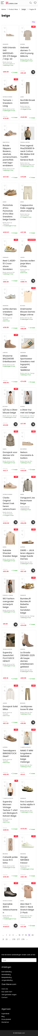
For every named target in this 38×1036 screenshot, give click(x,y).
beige (24, 9)
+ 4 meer (14, 117)
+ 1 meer (32, 118)
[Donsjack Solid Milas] (10, 694)
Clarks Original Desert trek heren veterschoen (9, 503)
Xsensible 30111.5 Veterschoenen (10, 908)
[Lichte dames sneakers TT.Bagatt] (10, 296)
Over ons (5, 989)
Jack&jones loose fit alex (26, 708)
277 (18, 939)
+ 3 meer (14, 233)
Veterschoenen (7, 97)
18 (26, 935)
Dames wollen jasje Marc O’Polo (27, 263)
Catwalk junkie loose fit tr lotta (10, 860)
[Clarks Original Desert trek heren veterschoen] (10, 485)
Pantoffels (6, 142)
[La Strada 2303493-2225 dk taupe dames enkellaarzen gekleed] (27, 640)
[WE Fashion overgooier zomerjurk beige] (10, 586)
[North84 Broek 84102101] (27, 87)
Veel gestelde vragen (9, 995)
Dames (4, 449)
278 (22, 939)
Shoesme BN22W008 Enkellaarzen (9, 358)
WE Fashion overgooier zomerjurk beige (8, 603)
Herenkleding (6, 975)
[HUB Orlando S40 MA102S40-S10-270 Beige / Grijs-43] (10, 35)
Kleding (22, 44)
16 (19, 935)
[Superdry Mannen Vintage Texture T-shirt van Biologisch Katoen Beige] (10, 789)
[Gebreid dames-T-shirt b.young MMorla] (27, 35)
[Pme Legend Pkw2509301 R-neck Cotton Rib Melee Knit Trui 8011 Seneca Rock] (27, 133)
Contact (4, 997)
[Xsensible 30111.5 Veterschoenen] (10, 891)
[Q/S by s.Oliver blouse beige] (10, 397)
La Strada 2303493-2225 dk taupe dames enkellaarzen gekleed (27, 659)
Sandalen (5, 257)
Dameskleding (7, 972)
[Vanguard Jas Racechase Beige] (27, 485)
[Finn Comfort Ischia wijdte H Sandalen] (27, 789)
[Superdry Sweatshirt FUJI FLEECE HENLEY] (10, 640)
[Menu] (2, 3)
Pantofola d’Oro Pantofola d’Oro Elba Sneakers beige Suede (9, 212)
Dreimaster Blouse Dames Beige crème (27, 311)
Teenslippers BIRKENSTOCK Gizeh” (9, 753)
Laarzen (5, 352)
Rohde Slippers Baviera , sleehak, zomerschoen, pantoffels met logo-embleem (10, 155)
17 (23, 935)
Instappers (23, 449)
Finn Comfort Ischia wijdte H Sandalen (27, 804)
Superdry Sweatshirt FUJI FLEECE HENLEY (8, 656)
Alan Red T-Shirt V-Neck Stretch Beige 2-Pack (27, 908)
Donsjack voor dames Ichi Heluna (10, 455)
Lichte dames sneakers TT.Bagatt (10, 311)
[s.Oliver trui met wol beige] (27, 397)
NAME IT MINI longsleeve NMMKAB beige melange (26, 756)
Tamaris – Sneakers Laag (8, 103)
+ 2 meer (14, 72)
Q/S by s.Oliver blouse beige (10, 411)
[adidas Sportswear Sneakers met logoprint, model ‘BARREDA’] (27, 343)
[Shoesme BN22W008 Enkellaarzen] (10, 343)
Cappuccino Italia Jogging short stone (27, 208)
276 (13, 939)
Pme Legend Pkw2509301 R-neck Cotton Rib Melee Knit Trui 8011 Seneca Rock (27, 152)
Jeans (22, 97)
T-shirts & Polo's (8, 798)
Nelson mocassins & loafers (26, 455)
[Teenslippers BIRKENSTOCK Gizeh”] (10, 738)
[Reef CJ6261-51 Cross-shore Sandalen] (10, 248)
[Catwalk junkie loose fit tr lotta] (10, 844)
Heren (4, 202)
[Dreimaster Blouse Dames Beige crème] (27, 296)
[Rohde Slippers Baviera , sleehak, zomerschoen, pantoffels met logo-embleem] (10, 133)
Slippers (22, 547)
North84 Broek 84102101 (27, 101)
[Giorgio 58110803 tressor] (27, 844)
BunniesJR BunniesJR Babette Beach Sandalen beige (25, 605)
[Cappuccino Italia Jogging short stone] (27, 192)
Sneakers (5, 44)
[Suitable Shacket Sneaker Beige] (10, 538)
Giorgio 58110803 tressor (24, 860)
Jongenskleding (7, 980)
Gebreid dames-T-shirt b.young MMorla (26, 52)
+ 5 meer (31, 382)
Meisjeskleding (7, 977)
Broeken (22, 703)
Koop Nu (33, 72)
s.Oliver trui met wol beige (27, 411)
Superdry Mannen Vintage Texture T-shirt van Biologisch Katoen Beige (10, 808)
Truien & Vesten (25, 142)
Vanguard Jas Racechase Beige (27, 500)
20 (33, 935)
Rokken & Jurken (8, 595)
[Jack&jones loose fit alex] (27, 694)
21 (3, 939)
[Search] (30, 3)
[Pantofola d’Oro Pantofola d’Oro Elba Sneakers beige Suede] (10, 192)
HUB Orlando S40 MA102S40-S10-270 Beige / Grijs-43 (10, 53)
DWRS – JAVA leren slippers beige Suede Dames (27, 554)
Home (4, 9)
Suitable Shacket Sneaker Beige (10, 553)
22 (6, 939)
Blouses (22, 305)
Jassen (22, 257)
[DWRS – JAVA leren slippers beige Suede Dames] (27, 538)
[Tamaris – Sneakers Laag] (10, 87)
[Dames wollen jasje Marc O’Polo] (27, 248)
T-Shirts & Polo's (25, 747)
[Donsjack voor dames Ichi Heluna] (10, 440)
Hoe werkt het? (7, 992)
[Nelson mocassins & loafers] (27, 440)
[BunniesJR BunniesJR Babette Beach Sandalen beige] (27, 586)
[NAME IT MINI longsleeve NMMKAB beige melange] (27, 738)
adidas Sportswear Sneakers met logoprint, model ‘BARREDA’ (27, 362)
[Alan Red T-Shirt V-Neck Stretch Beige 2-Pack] (27, 891)
